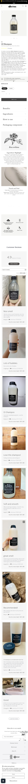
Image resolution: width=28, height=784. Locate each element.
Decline (13, 777)
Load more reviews (14, 718)
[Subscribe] (23, 736)
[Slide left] (11, 38)
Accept (13, 774)
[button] (1, 6)
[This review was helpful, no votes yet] (20, 322)
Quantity (3, 91)
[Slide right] (16, 38)
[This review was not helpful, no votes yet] (23, 322)
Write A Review (14, 263)
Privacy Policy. (18, 770)
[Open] (3, 781)
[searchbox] (12, 270)
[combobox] (21, 273)
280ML (4, 88)
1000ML (11, 88)
